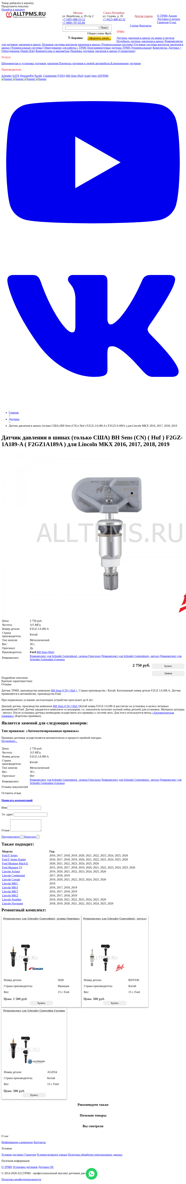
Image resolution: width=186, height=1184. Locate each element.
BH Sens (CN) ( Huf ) (64, 690)
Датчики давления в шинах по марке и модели (145, 37)
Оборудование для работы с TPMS (65, 47)
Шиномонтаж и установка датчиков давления (30, 63)
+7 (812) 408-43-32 (114, 19)
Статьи (134, 25)
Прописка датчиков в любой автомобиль (84, 63)
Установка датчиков (25, 1167)
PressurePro (27, 75)
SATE (15, 75)
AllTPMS (102, 75)
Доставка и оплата (168, 19)
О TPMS (162, 15)
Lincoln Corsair (11, 879)
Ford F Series (9, 855)
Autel (87, 75)
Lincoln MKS (10, 887)
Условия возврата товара (52, 1154)
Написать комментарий (17, 800)
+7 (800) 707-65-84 (73, 22)
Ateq (94, 75)
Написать (30, 836)
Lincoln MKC (10, 883)
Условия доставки (12, 1154)
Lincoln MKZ (10, 895)
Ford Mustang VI (12, 867)
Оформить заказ (102, 37)
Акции (172, 15)
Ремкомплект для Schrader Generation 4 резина (34, 1010)
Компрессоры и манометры (53, 51)
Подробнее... (9, 741)
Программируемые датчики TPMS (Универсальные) (119, 47)
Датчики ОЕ (46, 1167)
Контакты (145, 25)
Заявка (168, 673)
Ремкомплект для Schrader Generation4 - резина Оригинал (65, 656)
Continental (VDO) (54, 75)
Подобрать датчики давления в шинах (140, 41)
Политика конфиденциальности (21, 1179)
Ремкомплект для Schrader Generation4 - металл (130, 656)
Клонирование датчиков (125, 63)
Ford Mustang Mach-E (15, 863)
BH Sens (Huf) (75, 75)
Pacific (38, 75)
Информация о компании (17, 1142)
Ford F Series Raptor (14, 859)
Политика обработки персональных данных (95, 1154)
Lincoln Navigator (12, 903)
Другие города (143, 16)
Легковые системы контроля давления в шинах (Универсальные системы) (87, 44)
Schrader (6, 75)
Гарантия (163, 22)
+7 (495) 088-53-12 (73, 19)
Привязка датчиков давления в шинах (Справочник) (102, 51)
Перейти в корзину (13, 9)
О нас (172, 22)
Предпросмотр (10, 836)
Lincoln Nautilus (11, 899)
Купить (168, 666)
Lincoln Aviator (11, 871)
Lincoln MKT (10, 891)
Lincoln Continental (13, 875)
